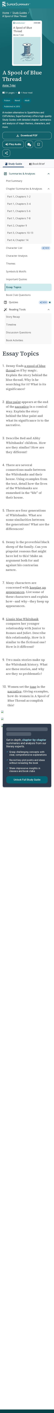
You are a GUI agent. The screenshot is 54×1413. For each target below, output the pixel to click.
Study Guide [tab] (15, 163)
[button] (29, 144)
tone (33, 687)
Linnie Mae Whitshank (22, 619)
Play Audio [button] (15, 144)
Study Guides (19, 12)
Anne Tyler (9, 85)
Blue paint (13, 402)
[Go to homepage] (16, 4)
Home (5, 12)
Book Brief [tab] (39, 163)
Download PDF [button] (29, 135)
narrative (22, 406)
